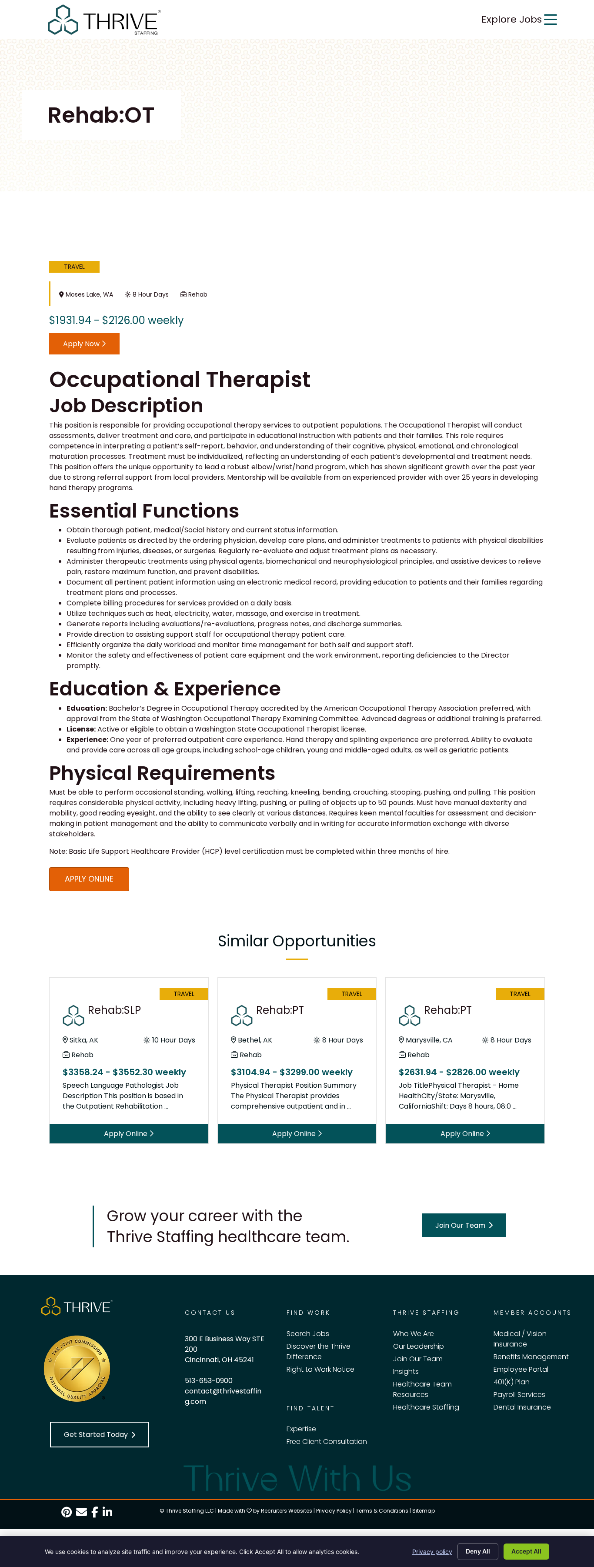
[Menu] (551, 19)
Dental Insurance (522, 1407)
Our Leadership (418, 1346)
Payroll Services (519, 1395)
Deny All (478, 1551)
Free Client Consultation (327, 1442)
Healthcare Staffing (426, 1407)
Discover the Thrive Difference (318, 1351)
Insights (406, 1372)
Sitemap (423, 1510)
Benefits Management (531, 1357)
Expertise (301, 1429)
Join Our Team (418, 1359)
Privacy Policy (334, 1510)
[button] (464, 1225)
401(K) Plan (512, 1382)
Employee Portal (521, 1369)
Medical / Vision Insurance (520, 1339)
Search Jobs (308, 1334)
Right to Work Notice (320, 1369)
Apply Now (82, 344)
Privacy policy (432, 1551)
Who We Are (413, 1334)
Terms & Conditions (382, 1510)
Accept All (526, 1551)
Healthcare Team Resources (422, 1389)
